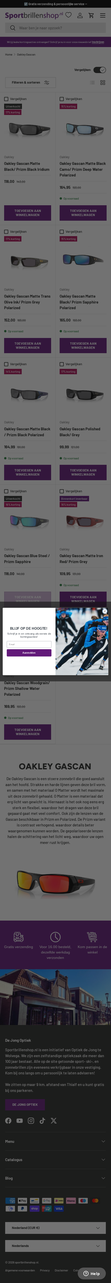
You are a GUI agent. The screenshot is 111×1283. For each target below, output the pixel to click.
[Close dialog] (104, 611)
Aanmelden (29, 653)
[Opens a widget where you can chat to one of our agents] (91, 1274)
